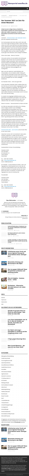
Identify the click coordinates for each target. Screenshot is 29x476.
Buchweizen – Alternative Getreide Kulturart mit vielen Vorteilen (16, 287)
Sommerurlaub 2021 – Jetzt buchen (9, 129)
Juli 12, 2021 (11, 348)
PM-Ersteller (15, 26)
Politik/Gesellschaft (5, 391)
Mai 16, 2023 (11, 281)
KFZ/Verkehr (4, 380)
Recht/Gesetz (4, 393)
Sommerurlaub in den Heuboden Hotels (16, 37)
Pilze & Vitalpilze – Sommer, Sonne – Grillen (16, 278)
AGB (2, 304)
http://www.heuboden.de (10, 160)
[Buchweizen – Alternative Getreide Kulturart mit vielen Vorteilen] (4, 287)
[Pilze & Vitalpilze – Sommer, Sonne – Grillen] (4, 279)
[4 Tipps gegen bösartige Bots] (4, 340)
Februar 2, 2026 (11, 265)
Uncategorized (4, 407)
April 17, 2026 (11, 257)
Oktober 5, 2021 (12, 334)
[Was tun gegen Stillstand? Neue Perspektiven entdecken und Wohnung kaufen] (4, 271)
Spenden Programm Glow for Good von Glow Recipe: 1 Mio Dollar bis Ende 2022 (16, 312)
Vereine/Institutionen (5, 411)
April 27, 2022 (11, 325)
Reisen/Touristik (4, 396)
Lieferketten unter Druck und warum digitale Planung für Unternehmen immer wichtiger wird (17, 254)
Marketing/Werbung (5, 389)
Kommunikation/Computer (7, 385)
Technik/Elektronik (5, 400)
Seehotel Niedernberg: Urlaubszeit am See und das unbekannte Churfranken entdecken (17, 227)
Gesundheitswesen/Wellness (7, 365)
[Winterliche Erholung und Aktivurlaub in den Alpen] (4, 263)
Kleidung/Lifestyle (5, 382)
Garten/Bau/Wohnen (5, 362)
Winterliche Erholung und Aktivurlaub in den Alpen (15, 262)
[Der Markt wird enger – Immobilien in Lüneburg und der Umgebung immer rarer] (4, 331)
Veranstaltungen (4, 409)
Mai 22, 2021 (11, 230)
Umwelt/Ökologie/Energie (7, 405)
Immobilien (3, 369)
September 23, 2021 (7, 26)
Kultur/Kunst (4, 387)
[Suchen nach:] (14, 11)
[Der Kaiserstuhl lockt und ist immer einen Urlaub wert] (4, 234)
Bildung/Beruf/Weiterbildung (7, 356)
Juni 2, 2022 (11, 315)
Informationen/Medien (6, 371)
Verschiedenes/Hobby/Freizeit (7, 413)
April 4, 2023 (11, 290)
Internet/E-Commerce (6, 376)
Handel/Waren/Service (6, 367)
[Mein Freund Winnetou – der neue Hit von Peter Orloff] (4, 347)
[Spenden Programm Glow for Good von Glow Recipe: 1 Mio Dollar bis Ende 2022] (4, 312)
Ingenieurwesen (4, 373)
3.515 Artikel (20, 200)
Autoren (3, 297)
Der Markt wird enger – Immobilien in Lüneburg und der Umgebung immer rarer (17, 331)
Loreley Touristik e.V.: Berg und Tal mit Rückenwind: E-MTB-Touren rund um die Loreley (17, 241)
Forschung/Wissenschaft (6, 360)
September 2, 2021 (12, 243)
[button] (27, 8)
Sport (2, 398)
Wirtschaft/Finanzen (5, 416)
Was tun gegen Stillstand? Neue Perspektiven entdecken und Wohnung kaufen (17, 270)
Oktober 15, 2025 (12, 274)
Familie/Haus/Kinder (5, 358)
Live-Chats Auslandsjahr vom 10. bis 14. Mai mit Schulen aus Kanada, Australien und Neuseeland (17, 322)
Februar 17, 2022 (12, 340)
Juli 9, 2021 (11, 235)
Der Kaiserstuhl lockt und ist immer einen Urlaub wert (16, 233)
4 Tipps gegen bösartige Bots (17, 339)
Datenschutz (4, 302)
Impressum (3, 299)
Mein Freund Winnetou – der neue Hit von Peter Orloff (16, 346)
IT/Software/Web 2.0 (5, 378)
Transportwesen (4, 402)
